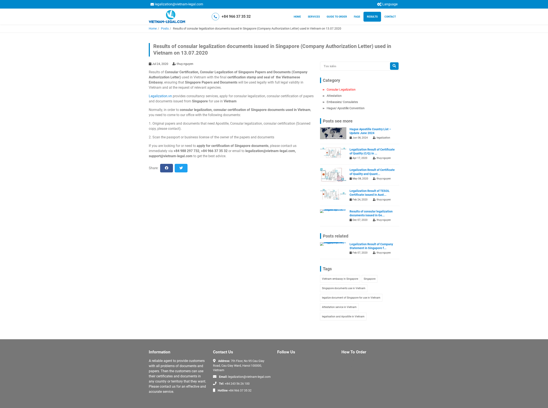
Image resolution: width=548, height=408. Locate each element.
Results (372, 16)
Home (297, 16)
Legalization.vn (160, 96)
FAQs (357, 16)
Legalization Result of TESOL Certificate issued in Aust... (370, 192)
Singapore (369, 278)
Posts (165, 28)
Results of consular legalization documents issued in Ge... (371, 213)
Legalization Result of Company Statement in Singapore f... (371, 246)
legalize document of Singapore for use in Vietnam (351, 297)
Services (314, 16)
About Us (347, 360)
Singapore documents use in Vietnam (343, 288)
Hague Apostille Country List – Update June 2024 (370, 131)
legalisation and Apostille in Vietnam (343, 316)
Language (390, 4)
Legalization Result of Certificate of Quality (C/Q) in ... (372, 151)
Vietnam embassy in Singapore (340, 278)
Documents (349, 373)
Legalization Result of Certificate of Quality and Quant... (372, 171)
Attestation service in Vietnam (339, 307)
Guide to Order (337, 16)
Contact (390, 16)
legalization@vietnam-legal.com (179, 4)
